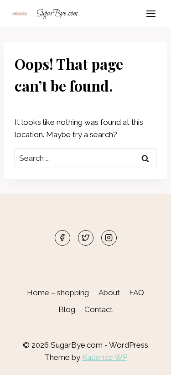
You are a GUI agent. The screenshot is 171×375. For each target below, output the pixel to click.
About (109, 292)
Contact (98, 309)
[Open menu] (150, 13)
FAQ (136, 292)
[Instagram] (109, 238)
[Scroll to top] (148, 361)
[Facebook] (62, 238)
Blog (66, 309)
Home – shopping (58, 292)
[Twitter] (85, 238)
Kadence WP (104, 357)
